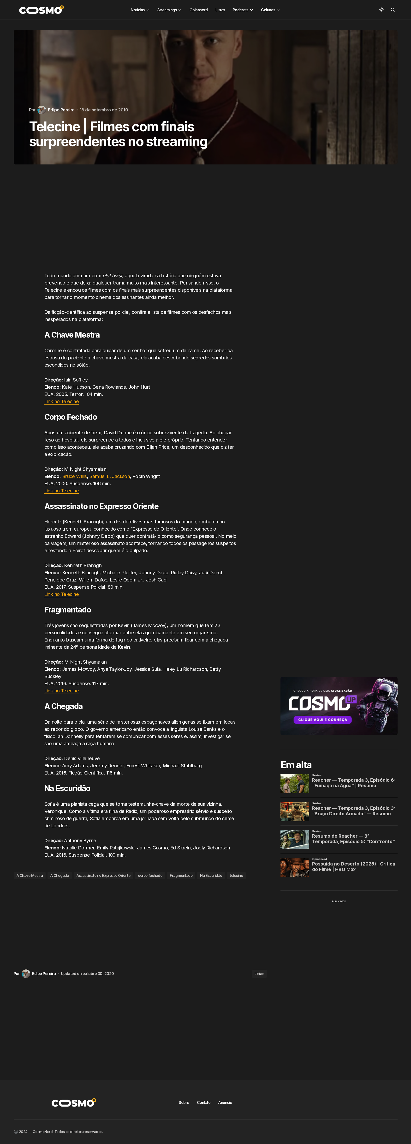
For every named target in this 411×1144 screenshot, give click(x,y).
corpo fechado (150, 875)
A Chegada (59, 875)
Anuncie (225, 1102)
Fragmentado (181, 875)
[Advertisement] (140, 223)
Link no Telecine (61, 401)
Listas (259, 973)
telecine (236, 875)
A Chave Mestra (30, 875)
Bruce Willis (74, 476)
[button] (381, 9)
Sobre (184, 1102)
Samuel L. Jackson (109, 476)
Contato (204, 1102)
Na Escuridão (211, 875)
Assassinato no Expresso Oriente (103, 875)
